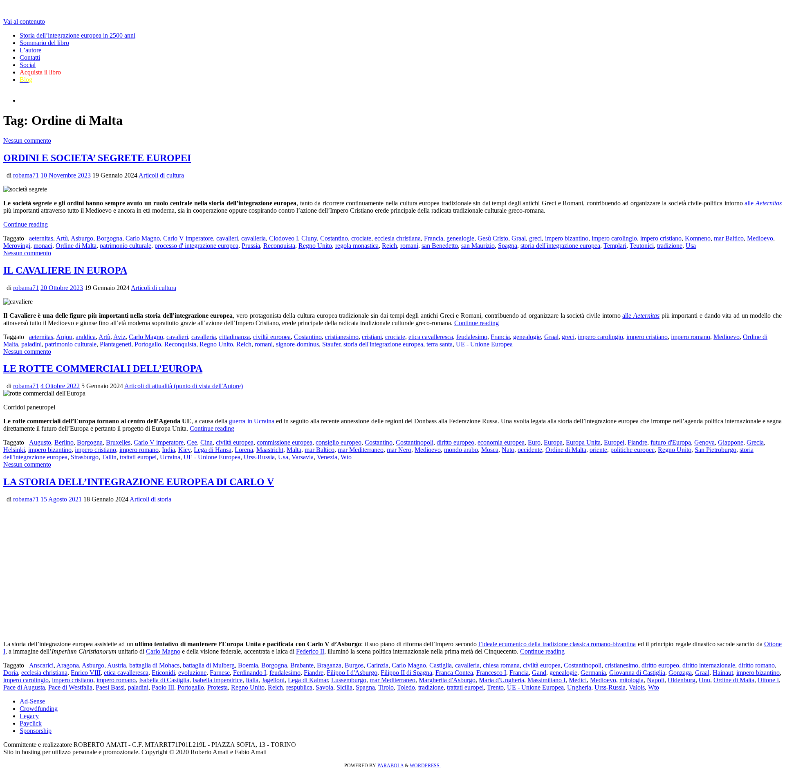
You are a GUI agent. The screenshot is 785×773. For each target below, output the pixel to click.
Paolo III (163, 687)
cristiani (372, 336)
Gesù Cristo (493, 238)
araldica (86, 336)
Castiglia (440, 665)
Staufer (331, 344)
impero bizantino (566, 238)
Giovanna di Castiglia (637, 672)
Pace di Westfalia (70, 687)
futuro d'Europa (670, 442)
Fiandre (637, 442)
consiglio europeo (338, 442)
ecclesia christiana (398, 238)
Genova (704, 442)
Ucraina (170, 457)
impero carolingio (614, 238)
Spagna (507, 245)
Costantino (334, 238)
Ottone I (768, 679)
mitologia (631, 679)
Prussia (251, 245)
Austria (116, 665)
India (168, 449)
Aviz (119, 336)
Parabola (390, 766)
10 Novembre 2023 (65, 175)
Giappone (730, 442)
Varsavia (303, 457)
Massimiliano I (546, 679)
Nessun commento (27, 140)
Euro (534, 442)
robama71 (26, 175)
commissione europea (284, 442)
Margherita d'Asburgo (447, 679)
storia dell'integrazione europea (560, 245)
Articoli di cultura (161, 175)
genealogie (460, 238)
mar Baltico (729, 238)
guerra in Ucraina (251, 421)
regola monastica (357, 245)
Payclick (31, 723)
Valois (637, 687)
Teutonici (642, 245)
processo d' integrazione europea (196, 245)
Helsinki (14, 449)
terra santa (439, 344)
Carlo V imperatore (188, 238)
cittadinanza (234, 336)
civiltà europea (272, 336)
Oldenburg (681, 679)
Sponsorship (36, 730)
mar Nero (399, 449)
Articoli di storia (150, 499)
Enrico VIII (86, 672)
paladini (31, 344)
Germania (593, 672)
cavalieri (227, 238)
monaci (43, 245)
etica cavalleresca (430, 336)
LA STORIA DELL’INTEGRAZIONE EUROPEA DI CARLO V (138, 481)
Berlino (64, 442)
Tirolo (386, 687)
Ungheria (579, 687)
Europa (553, 442)
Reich (389, 245)
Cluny (309, 238)
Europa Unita (583, 442)
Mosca (489, 449)
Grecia (755, 442)
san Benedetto (440, 245)
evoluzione (192, 672)
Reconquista (279, 245)
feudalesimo (471, 336)
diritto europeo (455, 442)
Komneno (698, 238)
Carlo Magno (143, 238)
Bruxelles (118, 442)
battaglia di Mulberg (209, 665)
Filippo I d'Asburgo (352, 672)
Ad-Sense (32, 701)
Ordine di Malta (76, 245)
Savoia (324, 687)
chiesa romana (501, 665)
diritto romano (756, 665)
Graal (518, 238)
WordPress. (425, 766)
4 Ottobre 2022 (60, 385)
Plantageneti (115, 344)
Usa (691, 245)
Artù (62, 238)
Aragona (67, 665)
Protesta (217, 687)
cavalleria (253, 238)
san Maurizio (478, 245)
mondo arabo (461, 449)
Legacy (29, 715)
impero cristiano (661, 238)
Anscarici (41, 665)
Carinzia (377, 665)
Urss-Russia (259, 457)
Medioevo (760, 238)
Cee (192, 442)
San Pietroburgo (715, 449)
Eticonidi (163, 672)
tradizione (669, 245)
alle (763, 203)
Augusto (40, 442)
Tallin (109, 457)
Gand (539, 672)
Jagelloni (273, 679)
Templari (614, 245)
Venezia (327, 457)
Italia (252, 679)
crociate (361, 238)
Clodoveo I (283, 238)
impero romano (690, 336)
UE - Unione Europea (484, 344)
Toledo (406, 687)
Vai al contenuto (24, 21)
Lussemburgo (348, 679)
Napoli (655, 679)
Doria (10, 672)
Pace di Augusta (24, 687)
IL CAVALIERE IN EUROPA (65, 270)
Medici (578, 679)
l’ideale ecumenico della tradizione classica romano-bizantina (557, 643)
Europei (614, 442)
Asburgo (82, 238)
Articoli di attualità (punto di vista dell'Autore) (183, 385)
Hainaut (723, 672)
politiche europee (632, 449)
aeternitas (41, 238)
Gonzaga (680, 672)
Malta (294, 449)
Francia (433, 238)
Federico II (310, 651)
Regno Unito (315, 245)
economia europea (501, 442)
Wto (346, 457)
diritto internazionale (708, 665)
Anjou (64, 336)
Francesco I (491, 672)
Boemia (248, 665)
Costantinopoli (414, 442)
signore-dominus (297, 344)
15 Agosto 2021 (61, 499)
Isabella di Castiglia (164, 679)
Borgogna (109, 238)
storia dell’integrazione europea (252, 203)
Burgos (354, 665)
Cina (206, 442)
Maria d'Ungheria (501, 679)
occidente (530, 449)
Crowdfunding (39, 708)
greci (535, 238)
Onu (704, 679)
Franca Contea (454, 672)
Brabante (302, 665)
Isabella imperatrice (217, 679)
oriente (598, 449)
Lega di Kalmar (308, 679)
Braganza (329, 665)
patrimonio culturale (125, 245)
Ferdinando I (249, 672)
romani (409, 245)
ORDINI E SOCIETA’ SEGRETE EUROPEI (97, 158)
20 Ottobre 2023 (61, 287)
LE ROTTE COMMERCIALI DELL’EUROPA (102, 368)
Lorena (244, 449)
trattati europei (138, 457)
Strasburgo (85, 457)
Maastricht (269, 449)
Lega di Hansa (212, 449)
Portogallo (148, 344)
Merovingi (16, 245)
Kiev (184, 449)
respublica (299, 687)
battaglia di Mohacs (154, 665)
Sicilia (344, 687)
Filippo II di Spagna (406, 672)
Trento (495, 687)
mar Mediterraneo (361, 449)
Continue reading (25, 224)
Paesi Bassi (110, 687)
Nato (508, 449)
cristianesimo (342, 336)
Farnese (220, 672)
